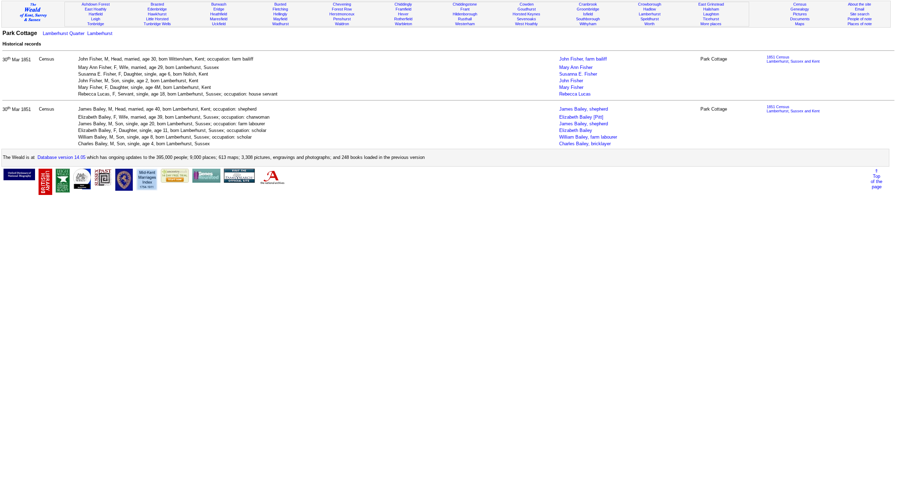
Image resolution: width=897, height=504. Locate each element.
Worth (649, 24)
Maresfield (218, 19)
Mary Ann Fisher (576, 67)
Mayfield (280, 19)
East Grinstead (711, 4)
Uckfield (219, 24)
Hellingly (280, 14)
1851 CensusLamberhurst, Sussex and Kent (793, 59)
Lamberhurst (649, 14)
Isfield (588, 14)
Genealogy (799, 9)
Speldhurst (650, 19)
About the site (859, 4)
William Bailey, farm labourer (588, 137)
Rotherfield (403, 19)
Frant (465, 9)
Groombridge (588, 9)
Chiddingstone (465, 4)
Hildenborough (465, 14)
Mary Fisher (571, 87)
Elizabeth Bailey (575, 130)
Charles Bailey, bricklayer (585, 143)
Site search (859, 14)
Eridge (218, 9)
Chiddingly (403, 4)
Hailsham (711, 9)
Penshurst (342, 19)
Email (859, 9)
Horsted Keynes (526, 14)
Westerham (465, 24)
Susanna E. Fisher (578, 74)
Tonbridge (95, 24)
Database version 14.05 (61, 157)
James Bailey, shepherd (583, 109)
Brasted (157, 4)
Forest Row (342, 9)
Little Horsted (157, 19)
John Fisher (571, 80)
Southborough (588, 19)
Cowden (527, 4)
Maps (799, 24)
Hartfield (96, 14)
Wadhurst (280, 24)
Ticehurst (711, 19)
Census (800, 4)
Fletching (280, 9)
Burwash (218, 4)
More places (710, 24)
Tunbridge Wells (157, 24)
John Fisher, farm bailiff (583, 59)
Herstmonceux (342, 14)
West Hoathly (526, 24)
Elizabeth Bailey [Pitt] (581, 117)
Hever (403, 14)
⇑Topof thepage (876, 178)
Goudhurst (527, 9)
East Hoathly (96, 9)
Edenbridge (157, 9)
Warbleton (403, 24)
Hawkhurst (157, 14)
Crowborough (649, 4)
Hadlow (649, 9)
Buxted (280, 4)
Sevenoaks (526, 19)
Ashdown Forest (96, 4)
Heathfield (218, 14)
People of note (860, 19)
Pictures (800, 14)
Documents (800, 19)
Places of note (860, 24)
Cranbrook (588, 4)
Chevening (342, 4)
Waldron (342, 24)
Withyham (588, 24)
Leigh (95, 19)
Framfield (403, 9)
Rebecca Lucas (575, 94)
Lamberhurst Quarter (63, 33)
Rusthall (465, 19)
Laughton (711, 14)
